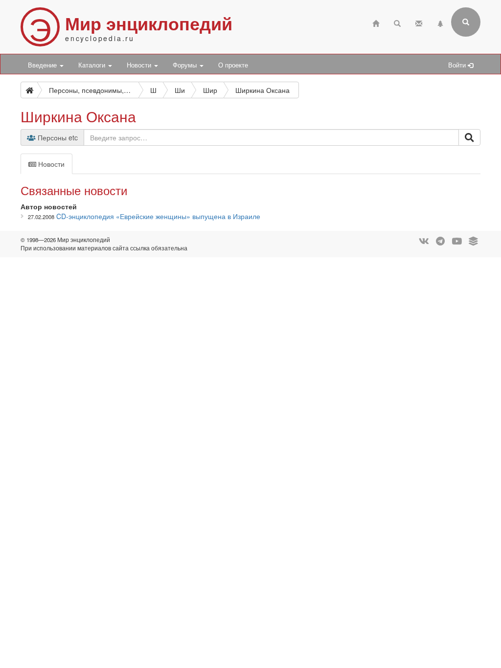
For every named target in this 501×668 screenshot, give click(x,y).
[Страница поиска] (397, 22)
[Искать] (469, 137)
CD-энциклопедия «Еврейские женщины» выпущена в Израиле (158, 216)
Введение (43, 65)
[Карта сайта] (440, 22)
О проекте (233, 65)
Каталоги (92, 65)
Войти (458, 65)
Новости (140, 65)
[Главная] (376, 22)
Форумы (186, 65)
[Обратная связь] (419, 22)
